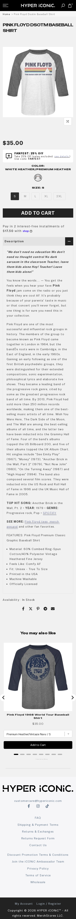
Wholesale (38, 882)
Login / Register (49, 904)
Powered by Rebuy (38, 759)
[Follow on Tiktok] (47, 806)
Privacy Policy (38, 868)
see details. (62, 156)
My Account (24, 904)
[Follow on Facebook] (29, 806)
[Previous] (3, 697)
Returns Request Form (38, 838)
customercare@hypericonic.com (38, 801)
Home (6, 14)
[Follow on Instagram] (38, 806)
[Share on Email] (53, 608)
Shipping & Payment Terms (38, 825)
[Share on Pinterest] (38, 608)
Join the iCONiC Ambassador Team (38, 861)
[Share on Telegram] (45, 608)
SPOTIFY (49, 513)
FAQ (38, 818)
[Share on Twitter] (30, 608)
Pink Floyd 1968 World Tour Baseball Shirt (38, 716)
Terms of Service (38, 875)
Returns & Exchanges (38, 831)
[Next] (72, 697)
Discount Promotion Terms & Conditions (38, 855)
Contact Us (38, 845)
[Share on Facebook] (23, 608)
